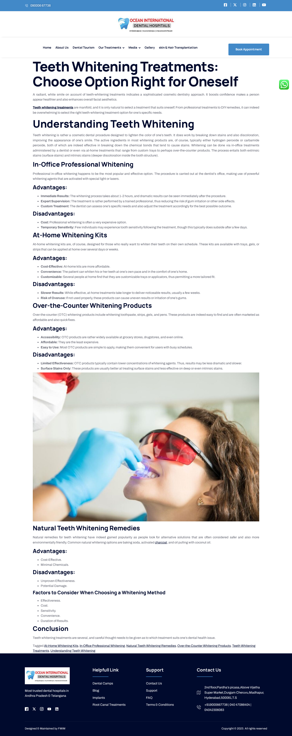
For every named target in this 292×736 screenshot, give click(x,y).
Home (47, 47)
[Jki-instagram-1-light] (42, 709)
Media (133, 47)
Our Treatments (110, 47)
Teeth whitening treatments (53, 107)
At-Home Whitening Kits (61, 645)
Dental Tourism (83, 47)
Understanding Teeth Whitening (72, 650)
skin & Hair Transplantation (178, 47)
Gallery (150, 47)
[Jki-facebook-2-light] (26, 709)
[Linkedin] (57, 709)
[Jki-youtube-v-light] (49, 709)
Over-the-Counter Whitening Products (204, 645)
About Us (62, 47)
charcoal (161, 542)
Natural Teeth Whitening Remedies (151, 645)
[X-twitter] (34, 709)
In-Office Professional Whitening (102, 645)
